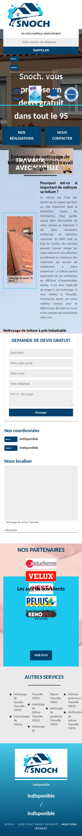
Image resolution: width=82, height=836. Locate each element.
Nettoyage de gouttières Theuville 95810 (55, 716)
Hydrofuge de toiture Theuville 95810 (37, 712)
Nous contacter (62, 136)
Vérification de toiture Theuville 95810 (73, 720)
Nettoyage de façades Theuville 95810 (19, 702)
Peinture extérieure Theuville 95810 (73, 700)
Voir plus (41, 655)
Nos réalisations (22, 136)
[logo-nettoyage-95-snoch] (29, 14)
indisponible (30, 58)
